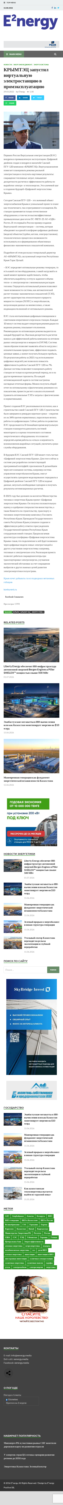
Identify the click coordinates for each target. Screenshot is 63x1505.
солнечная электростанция (41, 1258)
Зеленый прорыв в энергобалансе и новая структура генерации (41, 923)
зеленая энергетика (13, 1254)
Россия (47, 1233)
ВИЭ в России (47, 1220)
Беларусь (41, 1216)
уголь (7, 1267)
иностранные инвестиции (16, 1258)
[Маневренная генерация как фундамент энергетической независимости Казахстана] (31, 774)
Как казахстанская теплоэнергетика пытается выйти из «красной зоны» (38, 1191)
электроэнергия (36, 1267)
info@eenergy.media (21, 1355)
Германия (33, 1224)
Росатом (37, 1233)
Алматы (30, 1216)
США (7, 1237)
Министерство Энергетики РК (18, 1233)
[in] (55, 7)
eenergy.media (21, 1359)
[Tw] (58, 7)
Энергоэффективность (34, 1241)
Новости (8, 64)
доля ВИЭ (42, 1250)
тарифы (49, 1263)
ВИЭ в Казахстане (30, 1220)
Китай (31, 1229)
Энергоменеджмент (22, 64)
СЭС (15, 1237)
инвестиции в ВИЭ (45, 1254)
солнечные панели (35, 1263)
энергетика (38, 612)
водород (46, 1246)
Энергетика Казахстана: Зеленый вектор (25, 1466)
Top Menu (11, 2)
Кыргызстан (42, 1229)
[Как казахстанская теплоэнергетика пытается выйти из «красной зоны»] (13, 1188)
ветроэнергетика (32, 1246)
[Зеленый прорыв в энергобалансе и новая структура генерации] (13, 922)
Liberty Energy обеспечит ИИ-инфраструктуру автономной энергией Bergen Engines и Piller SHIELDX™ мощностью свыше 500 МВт (30, 669)
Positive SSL (9, 1487)
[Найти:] (31, 970)
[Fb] (52, 7)
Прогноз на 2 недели (16, 1402)
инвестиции (30, 1254)
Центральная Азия (13, 1241)
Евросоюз (9, 1229)
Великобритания (12, 1224)
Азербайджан (18, 1216)
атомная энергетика (13, 1246)
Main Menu (15, 54)
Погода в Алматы (12, 1394)
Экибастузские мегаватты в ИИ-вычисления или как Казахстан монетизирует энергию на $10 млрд (31, 725)
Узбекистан (32, 1237)
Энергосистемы (41, 64)
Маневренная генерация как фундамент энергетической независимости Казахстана (28, 779)
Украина (43, 1237)
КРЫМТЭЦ (25, 612)
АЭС (7, 1216)
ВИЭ (50, 1216)
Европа (44, 1224)
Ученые (54, 1237)
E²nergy (22, 92)
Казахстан (21, 1229)
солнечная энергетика (14, 1263)
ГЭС (24, 1224)
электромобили (19, 1267)
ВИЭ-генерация (12, 1220)
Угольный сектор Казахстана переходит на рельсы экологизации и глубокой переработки (39, 942)
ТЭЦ (22, 1237)
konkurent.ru (10, 589)
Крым (16, 612)
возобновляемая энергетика (17, 1250)
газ (33, 1250)
